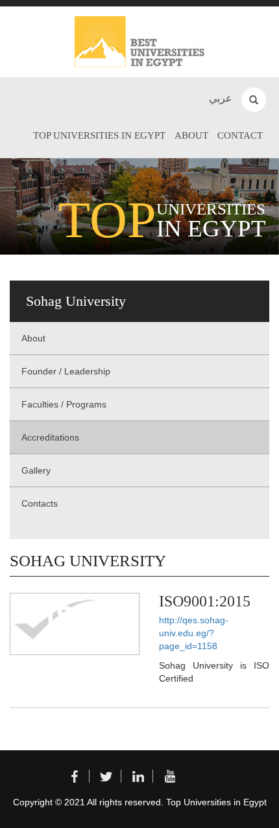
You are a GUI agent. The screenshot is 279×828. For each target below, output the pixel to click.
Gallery (36, 470)
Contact (240, 135)
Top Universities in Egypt (99, 135)
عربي (220, 98)
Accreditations (50, 437)
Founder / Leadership (65, 371)
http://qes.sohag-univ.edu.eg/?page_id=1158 (193, 633)
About (191, 135)
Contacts (39, 503)
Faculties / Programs (63, 404)
